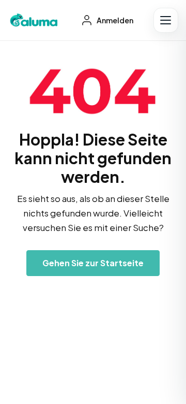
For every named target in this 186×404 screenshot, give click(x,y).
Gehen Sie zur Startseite (93, 262)
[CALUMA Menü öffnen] (165, 20)
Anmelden (114, 20)
